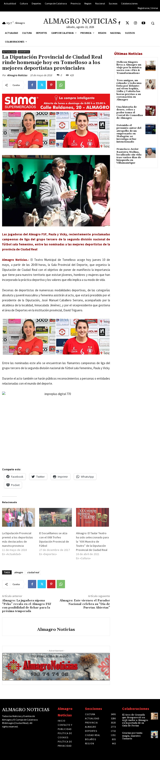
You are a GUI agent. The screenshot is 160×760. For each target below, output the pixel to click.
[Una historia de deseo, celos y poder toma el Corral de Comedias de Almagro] (150, 111)
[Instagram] (135, 23)
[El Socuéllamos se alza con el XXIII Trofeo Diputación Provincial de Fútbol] (55, 517)
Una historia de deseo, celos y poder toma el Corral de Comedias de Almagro (129, 112)
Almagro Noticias (17, 75)
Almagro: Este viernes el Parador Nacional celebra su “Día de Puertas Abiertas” (85, 604)
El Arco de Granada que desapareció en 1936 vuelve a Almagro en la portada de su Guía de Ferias (135, 720)
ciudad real (33, 572)
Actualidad (9, 51)
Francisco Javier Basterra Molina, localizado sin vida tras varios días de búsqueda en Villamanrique (128, 156)
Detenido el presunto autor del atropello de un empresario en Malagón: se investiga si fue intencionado (128, 133)
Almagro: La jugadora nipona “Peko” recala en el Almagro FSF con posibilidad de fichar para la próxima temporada (26, 606)
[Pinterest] (51, 85)
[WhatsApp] (61, 85)
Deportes (24, 51)
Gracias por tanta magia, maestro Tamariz (132, 735)
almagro (18, 572)
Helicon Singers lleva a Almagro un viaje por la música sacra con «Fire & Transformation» (128, 68)
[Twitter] (127, 23)
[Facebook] (119, 23)
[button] (153, 23)
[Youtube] (144, 23)
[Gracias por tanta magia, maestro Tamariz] (154, 734)
